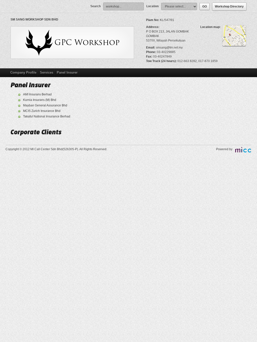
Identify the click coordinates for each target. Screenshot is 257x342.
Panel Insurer (67, 72)
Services (46, 72)
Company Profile (23, 72)
